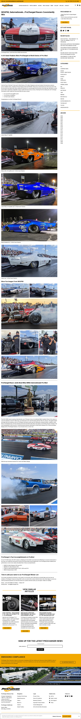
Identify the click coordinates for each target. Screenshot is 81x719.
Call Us (52, 696)
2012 (61, 137)
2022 (61, 122)
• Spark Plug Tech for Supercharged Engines (68, 15)
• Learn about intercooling (66, 18)
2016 (61, 131)
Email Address (22, 646)
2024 (61, 119)
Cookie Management (37, 704)
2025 (61, 117)
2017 (61, 129)
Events (62, 76)
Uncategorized (64, 107)
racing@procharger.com (13, 584)
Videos (18, 700)
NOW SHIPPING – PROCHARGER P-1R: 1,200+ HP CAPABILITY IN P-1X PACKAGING (69, 40)
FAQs (52, 702)
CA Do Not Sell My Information (40, 706)
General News (64, 84)
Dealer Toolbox (20, 706)
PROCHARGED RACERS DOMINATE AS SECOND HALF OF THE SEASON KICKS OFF (69, 49)
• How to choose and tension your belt (68, 17)
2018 (61, 128)
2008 (61, 143)
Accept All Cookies (67, 716)
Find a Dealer (46, 5)
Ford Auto (63, 80)
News (52, 5)
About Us (19, 702)
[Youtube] (68, 31)
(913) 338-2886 (8, 700)
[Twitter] (64, 31)
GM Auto (62, 88)
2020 (61, 125)
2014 (61, 134)
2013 (61, 135)
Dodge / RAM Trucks (65, 72)
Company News (64, 68)
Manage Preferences (57, 716)
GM (61, 86)
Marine (62, 94)
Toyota (62, 105)
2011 (61, 138)
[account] (79, 5)
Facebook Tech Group (22, 696)
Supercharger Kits (65, 101)
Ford (61, 78)
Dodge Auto (63, 74)
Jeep (61, 92)
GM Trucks (63, 90)
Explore (61, 5)
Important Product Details (39, 702)
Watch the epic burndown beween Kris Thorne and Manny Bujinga (15, 461)
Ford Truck (63, 82)
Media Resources (21, 698)
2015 (61, 132)
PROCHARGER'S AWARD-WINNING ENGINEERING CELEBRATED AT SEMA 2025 (17, 1)
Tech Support (54, 700)
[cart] (77, 5)
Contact (67, 5)
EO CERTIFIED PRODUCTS (68, 662)
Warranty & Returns (37, 700)
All (61, 66)
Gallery (56, 5)
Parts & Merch (33, 5)
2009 (61, 141)
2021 (61, 123)
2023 (61, 120)
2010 (61, 140)
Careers (19, 704)
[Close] (79, 716)
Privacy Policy (36, 696)
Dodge (62, 70)
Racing (40, 5)
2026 (61, 116)
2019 (61, 126)
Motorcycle (63, 96)
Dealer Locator (53, 698)
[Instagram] (66, 31)
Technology (63, 103)
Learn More (65, 22)
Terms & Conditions (37, 698)
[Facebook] (61, 31)
